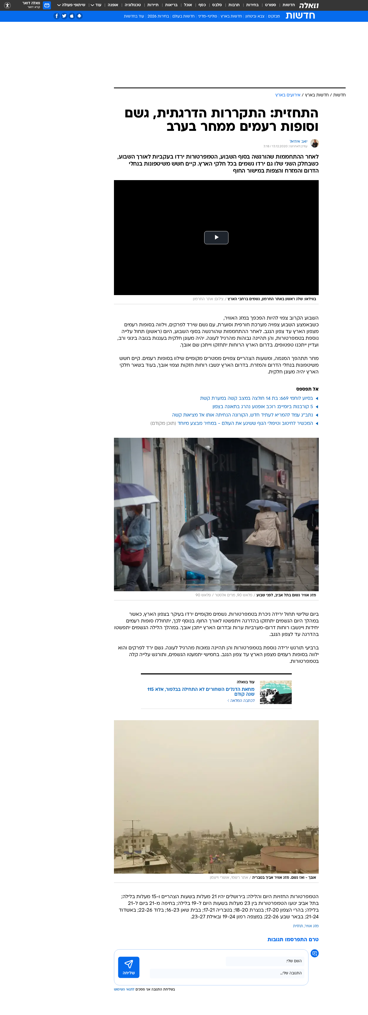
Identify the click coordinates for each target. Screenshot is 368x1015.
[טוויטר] (64, 16)
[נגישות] (7, 5)
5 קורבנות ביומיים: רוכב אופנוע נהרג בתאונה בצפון (263, 407)
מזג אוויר (312, 926)
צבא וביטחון (255, 16)
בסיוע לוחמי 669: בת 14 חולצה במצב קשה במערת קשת (256, 398)
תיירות (153, 5)
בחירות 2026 (158, 16)
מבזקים (274, 16)
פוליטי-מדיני (207, 16)
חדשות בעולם (183, 16)
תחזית (298, 926)
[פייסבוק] (56, 16)
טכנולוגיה (133, 5)
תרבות (234, 5)
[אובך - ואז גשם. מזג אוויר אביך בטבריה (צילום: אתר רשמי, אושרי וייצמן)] (216, 801)
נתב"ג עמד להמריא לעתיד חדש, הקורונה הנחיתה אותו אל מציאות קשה (242, 415)
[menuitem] (285, 5)
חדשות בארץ (231, 16)
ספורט (270, 5)
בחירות (252, 5)
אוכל (188, 5)
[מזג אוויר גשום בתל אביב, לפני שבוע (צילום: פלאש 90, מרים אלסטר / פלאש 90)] (216, 519)
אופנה (113, 5)
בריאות (171, 5)
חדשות (289, 5)
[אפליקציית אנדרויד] (79, 16)
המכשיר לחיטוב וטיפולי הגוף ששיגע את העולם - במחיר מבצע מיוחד (245, 423)
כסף (202, 5)
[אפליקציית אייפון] (71, 16)
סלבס (217, 5)
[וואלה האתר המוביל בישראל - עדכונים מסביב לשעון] (309, 5)
